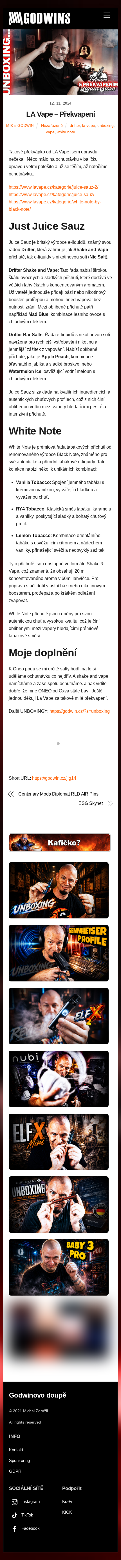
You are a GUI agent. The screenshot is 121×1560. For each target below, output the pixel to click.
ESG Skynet (91, 803)
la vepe (88, 125)
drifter (75, 125)
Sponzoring (19, 1460)
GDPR (15, 1471)
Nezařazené (52, 125)
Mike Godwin (20, 125)
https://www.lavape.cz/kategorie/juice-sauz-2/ (53, 187)
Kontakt (16, 1449)
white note (66, 132)
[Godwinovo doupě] (39, 22)
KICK (67, 1512)
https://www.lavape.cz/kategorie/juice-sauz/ (51, 194)
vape (50, 132)
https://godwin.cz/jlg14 (54, 778)
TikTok (26, 1515)
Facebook (30, 1528)
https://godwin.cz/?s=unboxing (80, 711)
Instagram (30, 1501)
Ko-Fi (67, 1501)
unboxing (105, 125)
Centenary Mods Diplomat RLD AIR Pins (58, 794)
